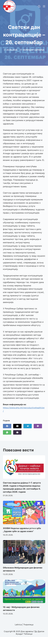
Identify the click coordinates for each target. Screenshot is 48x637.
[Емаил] (17, 432)
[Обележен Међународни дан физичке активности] (24, 552)
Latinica (18, 624)
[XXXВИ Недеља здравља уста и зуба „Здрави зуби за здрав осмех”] (24, 512)
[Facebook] (7, 426)
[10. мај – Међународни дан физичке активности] (24, 591)
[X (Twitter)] (17, 426)
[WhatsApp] (7, 432)
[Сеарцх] (39, 6)
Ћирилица (28, 624)
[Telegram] (27, 426)
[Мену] (44, 6)
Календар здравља (33, 50)
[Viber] (38, 426)
